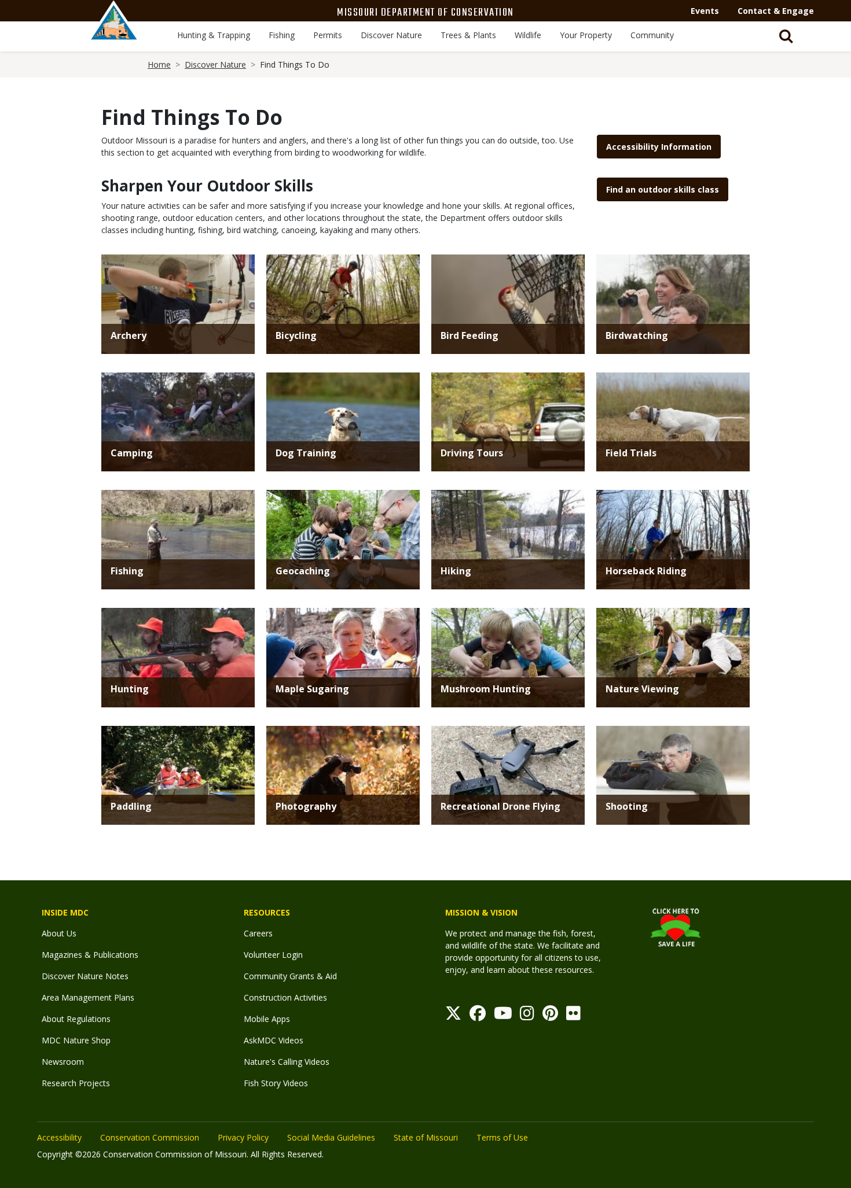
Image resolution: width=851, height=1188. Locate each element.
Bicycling (296, 335)
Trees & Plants (468, 34)
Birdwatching (637, 335)
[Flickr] (573, 1015)
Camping (132, 453)
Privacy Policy (243, 1137)
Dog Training (306, 453)
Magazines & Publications (90, 954)
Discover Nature (391, 34)
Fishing (282, 34)
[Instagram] (527, 1015)
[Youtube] (503, 1015)
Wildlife (528, 34)
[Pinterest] (550, 1015)
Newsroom (63, 1061)
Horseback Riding (646, 571)
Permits (327, 34)
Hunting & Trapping (213, 34)
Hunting (130, 688)
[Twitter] (453, 1015)
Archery (128, 335)
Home (159, 64)
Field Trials (631, 453)
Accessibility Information (658, 146)
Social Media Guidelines (331, 1137)
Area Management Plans (88, 997)
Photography (306, 806)
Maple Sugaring (312, 688)
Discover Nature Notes (85, 976)
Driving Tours (472, 453)
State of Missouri (426, 1137)
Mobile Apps (267, 1018)
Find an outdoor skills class (662, 189)
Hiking (456, 571)
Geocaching (303, 571)
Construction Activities (285, 997)
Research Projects (76, 1083)
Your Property (586, 34)
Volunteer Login (273, 954)
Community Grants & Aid (290, 976)
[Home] (114, 33)
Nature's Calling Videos (286, 1061)
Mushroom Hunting (486, 688)
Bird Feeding (469, 335)
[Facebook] (477, 1015)
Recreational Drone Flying (500, 806)
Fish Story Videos (276, 1083)
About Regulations (76, 1018)
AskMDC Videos (273, 1040)
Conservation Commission (149, 1137)
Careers (258, 933)
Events (705, 10)
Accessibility (59, 1137)
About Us (59, 933)
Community (652, 34)
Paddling (131, 806)
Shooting (627, 806)
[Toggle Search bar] (786, 36)
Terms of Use (502, 1137)
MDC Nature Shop (76, 1040)
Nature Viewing (642, 688)
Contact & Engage (776, 10)
